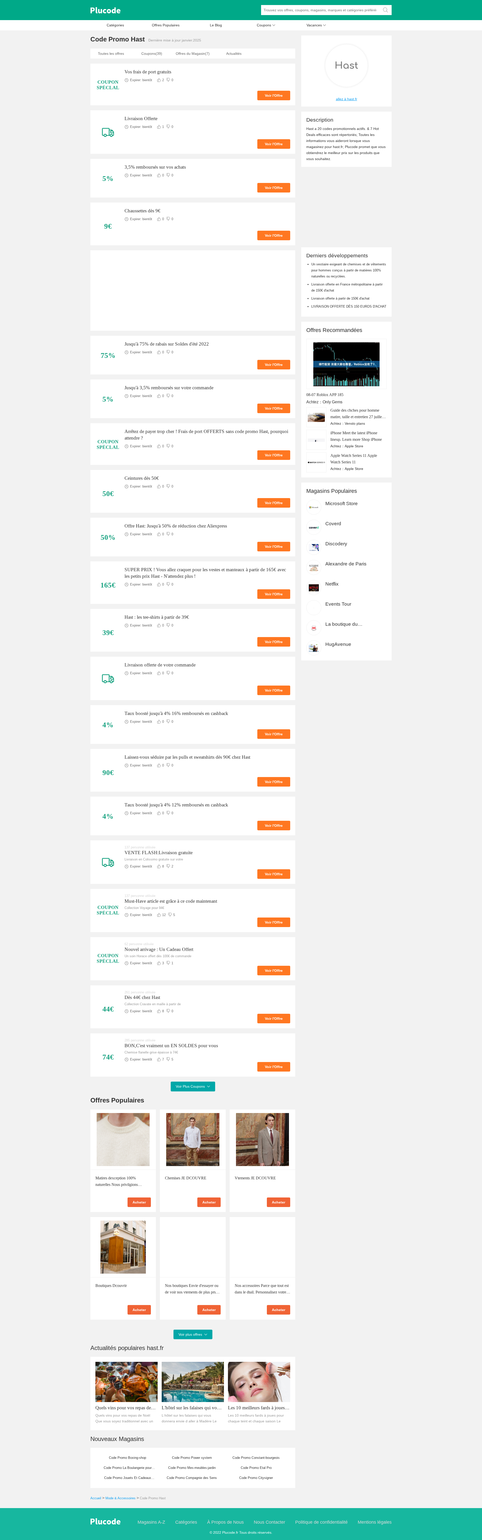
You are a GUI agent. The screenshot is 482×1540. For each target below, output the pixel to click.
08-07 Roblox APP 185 (324, 395)
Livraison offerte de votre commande (160, 664)
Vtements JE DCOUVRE (255, 1178)
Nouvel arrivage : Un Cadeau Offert (159, 949)
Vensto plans (355, 423)
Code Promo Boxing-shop (127, 1458)
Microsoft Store (341, 503)
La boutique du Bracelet (341, 624)
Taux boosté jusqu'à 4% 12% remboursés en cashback (176, 804)
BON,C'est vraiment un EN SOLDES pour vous (171, 1045)
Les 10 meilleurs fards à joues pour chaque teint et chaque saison (256, 1408)
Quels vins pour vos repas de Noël (123, 1408)
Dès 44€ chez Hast (142, 997)
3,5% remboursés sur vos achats (155, 167)
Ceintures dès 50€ (142, 478)
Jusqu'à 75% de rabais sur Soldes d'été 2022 (167, 344)
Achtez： (314, 402)
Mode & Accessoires (120, 1498)
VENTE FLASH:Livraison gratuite (159, 852)
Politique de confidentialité (321, 1522)
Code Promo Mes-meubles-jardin (192, 1468)
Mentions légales (375, 1522)
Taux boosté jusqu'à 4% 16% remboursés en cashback (176, 713)
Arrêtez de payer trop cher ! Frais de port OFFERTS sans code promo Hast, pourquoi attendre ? (206, 435)
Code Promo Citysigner (256, 1478)
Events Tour (338, 604)
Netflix (332, 584)
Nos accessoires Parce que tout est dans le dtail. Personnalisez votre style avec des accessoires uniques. (262, 1292)
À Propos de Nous (225, 1522)
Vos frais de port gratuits (148, 71)
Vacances (316, 25)
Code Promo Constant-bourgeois (256, 1458)
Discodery (336, 543)
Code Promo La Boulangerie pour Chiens (128, 1469)
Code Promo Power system (192, 1458)
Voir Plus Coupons (193, 1086)
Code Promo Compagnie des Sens (192, 1478)
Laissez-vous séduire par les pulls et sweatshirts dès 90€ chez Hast (187, 757)
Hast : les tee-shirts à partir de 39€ (157, 617)
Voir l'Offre (274, 95)
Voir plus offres (192, 1334)
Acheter (139, 1202)
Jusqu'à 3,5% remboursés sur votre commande (169, 387)
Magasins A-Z (151, 1522)
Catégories (115, 25)
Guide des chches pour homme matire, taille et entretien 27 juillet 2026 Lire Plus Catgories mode (356, 416)
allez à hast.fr (346, 99)
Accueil (95, 1498)
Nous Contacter (269, 1522)
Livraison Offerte (141, 118)
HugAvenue (338, 644)
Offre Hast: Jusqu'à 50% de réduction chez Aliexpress (176, 525)
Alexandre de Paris (346, 563)
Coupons (266, 25)
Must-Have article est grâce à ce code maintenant (171, 901)
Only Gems (332, 402)
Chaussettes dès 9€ (142, 210)
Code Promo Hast (153, 1498)
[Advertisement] (192, 290)
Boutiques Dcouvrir (111, 1285)
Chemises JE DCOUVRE (185, 1178)
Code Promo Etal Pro (256, 1468)
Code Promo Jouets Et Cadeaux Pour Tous (127, 1479)
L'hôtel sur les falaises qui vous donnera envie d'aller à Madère (191, 1408)
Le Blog (216, 25)
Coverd (333, 523)
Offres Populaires (165, 25)
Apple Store (354, 446)
